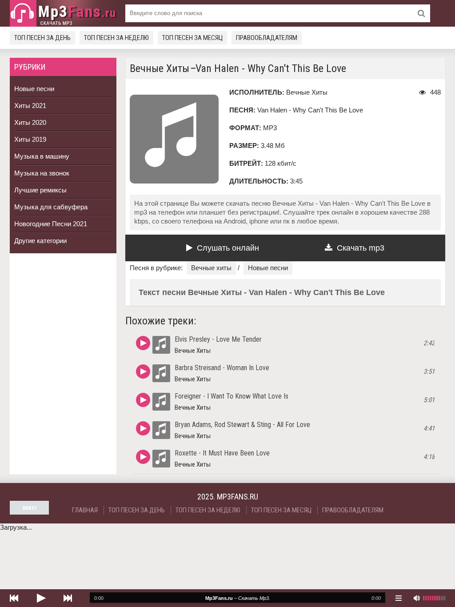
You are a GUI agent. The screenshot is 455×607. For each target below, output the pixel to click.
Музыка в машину (41, 156)
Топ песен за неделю (116, 38)
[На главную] (63, 13)
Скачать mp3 (360, 248)
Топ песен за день (42, 38)
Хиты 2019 (30, 139)
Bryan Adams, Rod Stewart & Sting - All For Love (242, 424)
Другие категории (40, 240)
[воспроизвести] (41, 598)
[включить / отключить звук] (416, 598)
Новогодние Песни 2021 (50, 224)
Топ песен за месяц (192, 38)
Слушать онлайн (228, 248)
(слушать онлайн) (143, 343)
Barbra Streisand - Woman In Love (222, 367)
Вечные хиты (211, 268)
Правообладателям (266, 38)
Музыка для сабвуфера (51, 207)
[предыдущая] (14, 598)
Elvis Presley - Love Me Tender (218, 339)
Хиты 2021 (30, 105)
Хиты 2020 (30, 122)
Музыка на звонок (41, 173)
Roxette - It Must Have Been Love (222, 453)
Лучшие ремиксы (40, 190)
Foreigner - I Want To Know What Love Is (231, 396)
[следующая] (67, 598)
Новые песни (34, 88)
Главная (85, 510)
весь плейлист (398, 598)
